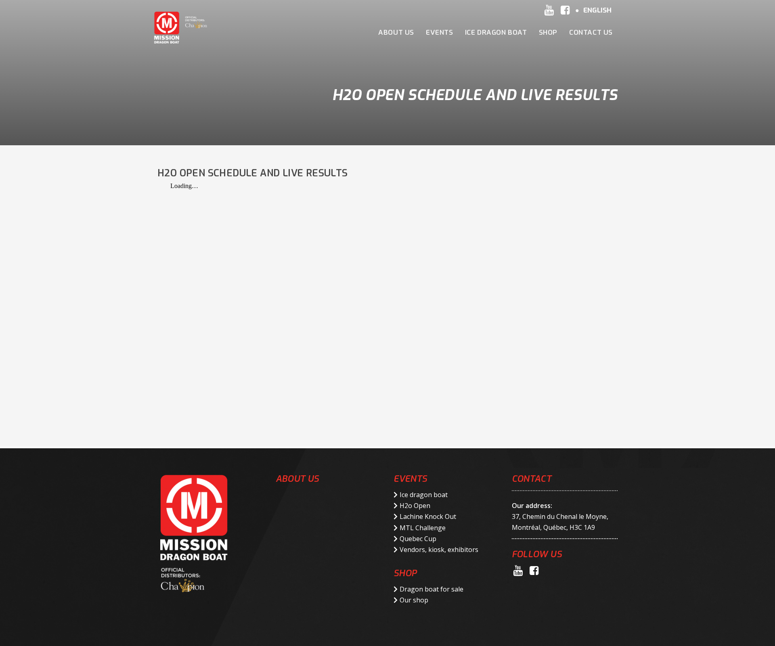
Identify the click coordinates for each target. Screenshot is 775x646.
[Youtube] (549, 10)
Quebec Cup (418, 538)
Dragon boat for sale (431, 589)
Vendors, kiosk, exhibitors (439, 549)
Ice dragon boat (424, 494)
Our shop (414, 600)
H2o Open (415, 505)
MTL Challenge (423, 527)
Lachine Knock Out (428, 516)
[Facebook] (565, 10)
